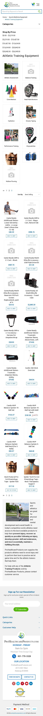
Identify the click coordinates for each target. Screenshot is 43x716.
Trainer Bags (31, 160)
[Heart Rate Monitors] (31, 90)
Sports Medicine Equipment (18, 17)
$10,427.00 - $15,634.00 (11, 43)
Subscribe (22, 609)
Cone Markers (11, 99)
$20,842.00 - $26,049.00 (11, 51)
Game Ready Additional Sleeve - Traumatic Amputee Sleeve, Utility (11, 372)
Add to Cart (11, 236)
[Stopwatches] (31, 135)
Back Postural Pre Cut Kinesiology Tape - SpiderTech (11, 479)
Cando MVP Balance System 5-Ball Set (32, 444)
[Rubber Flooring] (11, 172)
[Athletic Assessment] (11, 69)
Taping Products (11, 160)
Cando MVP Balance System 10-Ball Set (11, 408)
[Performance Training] (11, 135)
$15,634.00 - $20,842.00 (11, 48)
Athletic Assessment (11, 78)
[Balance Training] (31, 69)
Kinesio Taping (31, 121)
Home (5, 17)
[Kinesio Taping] (31, 112)
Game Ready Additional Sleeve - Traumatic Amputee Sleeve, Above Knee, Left (31, 335)
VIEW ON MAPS (14, 677)
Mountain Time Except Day (21, 652)
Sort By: (20, 194)
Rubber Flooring (11, 181)
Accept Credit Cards (20, 696)
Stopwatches (30, 146)
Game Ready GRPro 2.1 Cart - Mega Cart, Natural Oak (31, 220)
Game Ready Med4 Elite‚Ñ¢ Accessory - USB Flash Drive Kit (31, 260)
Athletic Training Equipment (13, 19)
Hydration (11, 121)
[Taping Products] (11, 155)
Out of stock (11, 490)
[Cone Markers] (11, 90)
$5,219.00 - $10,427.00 (11, 40)
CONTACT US (28, 677)
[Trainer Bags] (31, 155)
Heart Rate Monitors (30, 99)
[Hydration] (11, 112)
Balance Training (30, 78)
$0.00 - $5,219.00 (9, 35)
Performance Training (11, 146)
